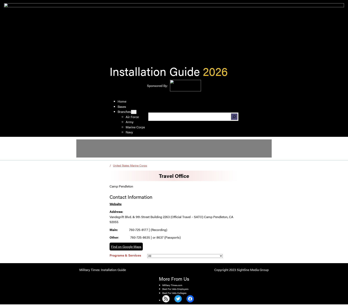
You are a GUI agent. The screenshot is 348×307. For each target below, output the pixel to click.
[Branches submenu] (134, 112)
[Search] (234, 116)
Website (116, 204)
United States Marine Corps (130, 165)
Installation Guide (155, 71)
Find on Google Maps (126, 246)
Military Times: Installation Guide (102, 269)
